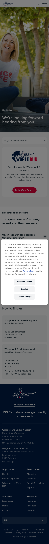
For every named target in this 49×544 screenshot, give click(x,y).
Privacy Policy (29, 271)
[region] (24, 272)
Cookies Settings (24, 296)
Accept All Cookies (24, 282)
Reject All (25, 289)
